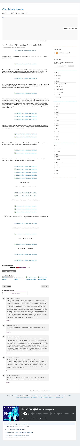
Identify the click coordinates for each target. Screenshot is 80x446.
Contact (24, 13)
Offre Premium (34, 397)
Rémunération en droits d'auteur (22, 397)
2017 (57, 128)
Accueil (5, 13)
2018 (57, 125)
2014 (57, 136)
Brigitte (57, 170)
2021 (57, 117)
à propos (44, 418)
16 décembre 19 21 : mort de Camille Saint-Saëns (22, 45)
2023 (57, 112)
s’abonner (26, 418)
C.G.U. (69, 395)
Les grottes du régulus (70, 28)
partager (35, 418)
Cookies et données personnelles (46, 397)
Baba (57, 156)
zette (57, 154)
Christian (58, 148)
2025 (57, 106)
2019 (57, 123)
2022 (57, 115)
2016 (57, 131)
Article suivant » (45, 286)
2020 (57, 120)
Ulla (57, 173)
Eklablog (48, 390)
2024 (57, 109)
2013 (57, 139)
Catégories (14, 13)
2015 (57, 134)
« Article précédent (7, 286)
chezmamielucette (17, 395)
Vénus (57, 165)
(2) (58, 75)
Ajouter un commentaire (15, 293)
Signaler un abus (63, 395)
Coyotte (58, 159)
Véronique (58, 167)
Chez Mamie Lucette (12, 9)
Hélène (58, 151)
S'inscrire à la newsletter (9, 271)
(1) (58, 78)
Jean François (59, 162)
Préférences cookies (59, 397)
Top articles (50, 395)
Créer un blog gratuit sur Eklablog (39, 395)
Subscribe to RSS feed (64, 52)
